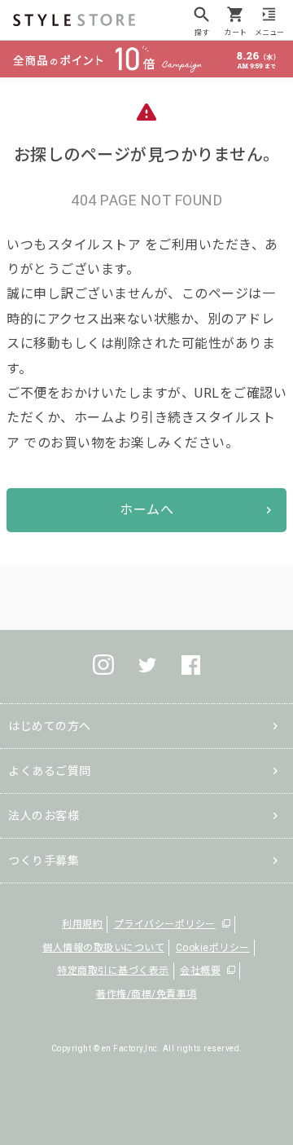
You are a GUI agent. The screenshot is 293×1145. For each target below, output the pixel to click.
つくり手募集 (43, 860)
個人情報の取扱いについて (103, 947)
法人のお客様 (43, 815)
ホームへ (146, 509)
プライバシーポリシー (165, 924)
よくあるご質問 (49, 770)
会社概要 (200, 970)
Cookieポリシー (213, 947)
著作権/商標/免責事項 (146, 994)
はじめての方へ (49, 726)
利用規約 (82, 924)
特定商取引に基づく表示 (113, 970)
